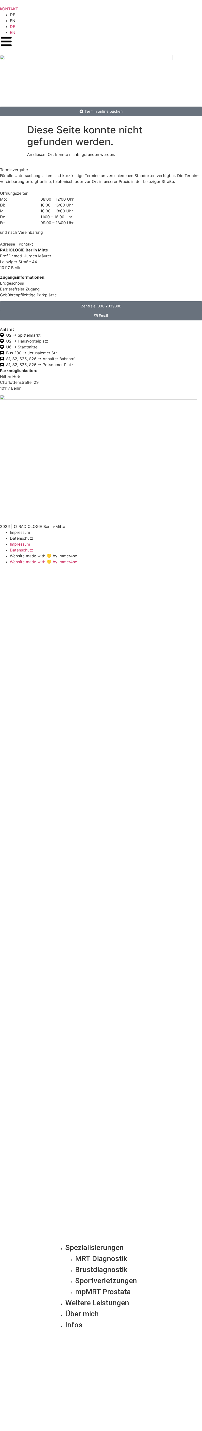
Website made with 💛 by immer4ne (43, 555)
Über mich (82, 1313)
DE (12, 14)
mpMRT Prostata (103, 1291)
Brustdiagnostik (101, 1269)
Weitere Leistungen (97, 1302)
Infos (73, 1325)
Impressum (20, 532)
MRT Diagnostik (101, 1258)
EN (12, 20)
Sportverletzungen (106, 1280)
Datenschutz (21, 538)
